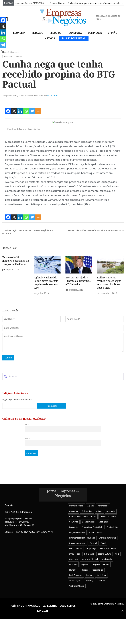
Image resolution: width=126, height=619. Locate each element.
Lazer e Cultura (104, 554)
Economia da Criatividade (92, 527)
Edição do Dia (112, 527)
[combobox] (63, 376)
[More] (38, 111)
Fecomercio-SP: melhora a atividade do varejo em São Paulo (15, 261)
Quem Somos (68, 605)
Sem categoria (75, 580)
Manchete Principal (90, 559)
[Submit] (5, 376)
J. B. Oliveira (89, 554)
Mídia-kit (42, 611)
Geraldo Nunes (75, 548)
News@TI (73, 570)
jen (3, 269)
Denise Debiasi (88, 521)
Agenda (90, 505)
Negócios (55, 32)
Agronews (73, 511)
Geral (103, 543)
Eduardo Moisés (95, 532)
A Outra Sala (87, 511)
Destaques (95, 32)
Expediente (50, 605)
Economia (19, 32)
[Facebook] (8, 111)
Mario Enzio (107, 559)
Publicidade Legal (73, 38)
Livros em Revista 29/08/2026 (23, 3)
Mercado (37, 32)
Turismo (101, 580)
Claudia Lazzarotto (107, 516)
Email (27, 424)
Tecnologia (74, 32)
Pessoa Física (97, 570)
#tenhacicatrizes (76, 505)
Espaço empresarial (77, 543)
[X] (14, 111)
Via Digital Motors (76, 586)
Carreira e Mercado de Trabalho (82, 516)
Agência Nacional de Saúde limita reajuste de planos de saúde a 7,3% (46, 282)
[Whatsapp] (26, 111)
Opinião (112, 32)
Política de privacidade (25, 605)
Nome (27, 438)
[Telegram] (32, 111)
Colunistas (73, 521)
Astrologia (110, 511)
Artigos (50, 38)
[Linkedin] (20, 111)
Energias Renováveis (107, 538)
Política (89, 575)
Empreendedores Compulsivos (82, 538)
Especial (93, 543)
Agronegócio (103, 505)
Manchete (14, 52)
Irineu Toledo (74, 554)
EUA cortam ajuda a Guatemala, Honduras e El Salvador (78, 281)
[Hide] (1, 51)
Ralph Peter (101, 575)
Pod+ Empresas (75, 575)
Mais (117, 554)
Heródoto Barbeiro (108, 548)
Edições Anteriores (77, 532)
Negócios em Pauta (101, 564)
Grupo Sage (91, 548)
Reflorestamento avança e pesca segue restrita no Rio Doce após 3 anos (109, 282)
